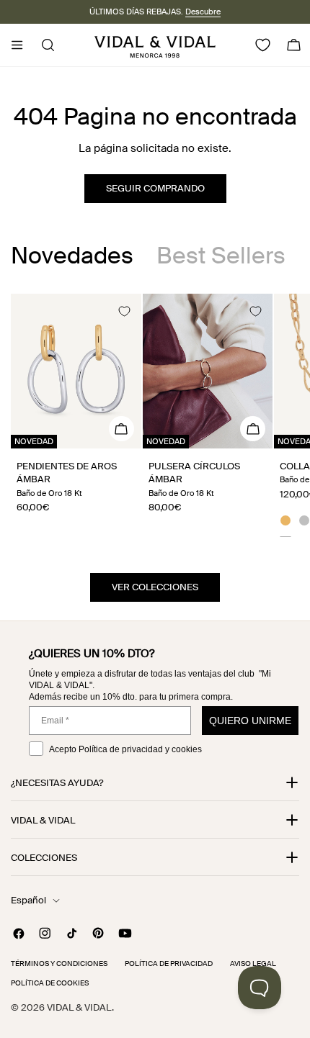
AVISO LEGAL (253, 963)
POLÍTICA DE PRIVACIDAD (169, 963)
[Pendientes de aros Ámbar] (76, 371)
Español (28, 900)
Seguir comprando (155, 188)
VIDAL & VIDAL (79, 1007)
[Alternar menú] (16, 45)
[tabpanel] (155, 422)
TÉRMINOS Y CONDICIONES (59, 963)
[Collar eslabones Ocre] (285, 522)
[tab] (72, 255)
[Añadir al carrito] (121, 428)
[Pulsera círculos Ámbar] (208, 371)
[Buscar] (44, 45)
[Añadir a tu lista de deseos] (124, 311)
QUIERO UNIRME (250, 720)
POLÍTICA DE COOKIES (50, 983)
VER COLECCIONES (155, 587)
